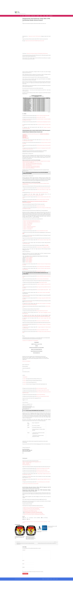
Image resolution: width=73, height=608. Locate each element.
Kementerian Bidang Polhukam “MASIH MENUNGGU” (43, 266)
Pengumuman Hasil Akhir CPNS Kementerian (35, 36)
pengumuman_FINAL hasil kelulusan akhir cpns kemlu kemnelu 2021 (39, 192)
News (44, 15)
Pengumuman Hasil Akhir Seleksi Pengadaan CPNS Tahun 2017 (31, 220)
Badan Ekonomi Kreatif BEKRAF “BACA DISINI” (42, 329)
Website (23, 567)
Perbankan (50, 15)
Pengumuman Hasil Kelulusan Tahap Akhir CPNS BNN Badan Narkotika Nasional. (37, 53)
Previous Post (25, 543)
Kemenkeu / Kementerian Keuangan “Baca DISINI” (42, 115)
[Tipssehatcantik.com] (21, 16)
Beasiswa (37, 15)
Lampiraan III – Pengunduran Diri (27, 224)
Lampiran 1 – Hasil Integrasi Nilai (26, 462)
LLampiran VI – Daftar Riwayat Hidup (28, 227)
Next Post (47, 543)
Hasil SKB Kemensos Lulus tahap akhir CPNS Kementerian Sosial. (31, 509)
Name (23, 560)
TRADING (47, 15)
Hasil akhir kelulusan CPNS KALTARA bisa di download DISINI (30, 483)
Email (23, 563)
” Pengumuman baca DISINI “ (28, 301)
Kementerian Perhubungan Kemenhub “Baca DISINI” (43, 187)
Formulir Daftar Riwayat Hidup (26, 464)
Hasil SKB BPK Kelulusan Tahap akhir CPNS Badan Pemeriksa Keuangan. (34, 513)
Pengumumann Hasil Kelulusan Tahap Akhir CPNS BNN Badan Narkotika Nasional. (34, 514)
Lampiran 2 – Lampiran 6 (25, 463)
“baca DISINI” (45, 388)
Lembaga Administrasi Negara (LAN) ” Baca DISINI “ (43, 468)
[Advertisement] (23, 5)
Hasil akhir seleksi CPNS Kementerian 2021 (38, 521)
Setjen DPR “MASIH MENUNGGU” (40, 394)
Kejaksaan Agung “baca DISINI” (43, 282)
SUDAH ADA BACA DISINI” (26, 243)
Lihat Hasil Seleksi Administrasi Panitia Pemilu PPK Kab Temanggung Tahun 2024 (20, 537)
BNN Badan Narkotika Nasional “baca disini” (42, 310)
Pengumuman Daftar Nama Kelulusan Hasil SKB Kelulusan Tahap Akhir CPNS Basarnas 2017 (37, 316)
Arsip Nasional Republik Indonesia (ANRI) (42, 289)
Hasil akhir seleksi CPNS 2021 (30, 521)
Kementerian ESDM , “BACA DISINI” (40, 117)
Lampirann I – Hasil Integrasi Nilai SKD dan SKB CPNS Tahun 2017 (31, 221)
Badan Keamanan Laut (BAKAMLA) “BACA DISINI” (42, 320)
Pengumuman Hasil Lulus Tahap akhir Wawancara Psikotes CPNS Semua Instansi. (33, 507)
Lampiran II (24, 380)
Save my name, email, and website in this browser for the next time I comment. (32, 571)
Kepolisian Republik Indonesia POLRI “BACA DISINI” (43, 471)
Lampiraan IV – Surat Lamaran (27, 225)
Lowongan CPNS (45, 521)
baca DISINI (30, 236)
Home (23, 15)
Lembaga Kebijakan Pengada (41, 473)
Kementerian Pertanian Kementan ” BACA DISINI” (42, 199)
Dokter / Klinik (33, 15)
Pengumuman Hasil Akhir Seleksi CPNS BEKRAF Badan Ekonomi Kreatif (34, 40)
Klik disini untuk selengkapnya (26, 361)
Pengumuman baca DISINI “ (26, 296)
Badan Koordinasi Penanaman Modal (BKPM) (43, 292)
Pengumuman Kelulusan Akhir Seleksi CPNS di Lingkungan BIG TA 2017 (31, 461)
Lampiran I (24, 378)
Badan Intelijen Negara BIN (39, 388)
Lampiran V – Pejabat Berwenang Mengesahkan (29, 226)
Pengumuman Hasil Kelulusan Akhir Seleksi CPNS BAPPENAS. (31, 508)
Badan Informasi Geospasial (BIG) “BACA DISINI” (42, 396)
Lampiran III (24, 382)
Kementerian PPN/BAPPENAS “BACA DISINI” (42, 230)
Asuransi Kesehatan (27, 15)
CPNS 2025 (25, 521)
